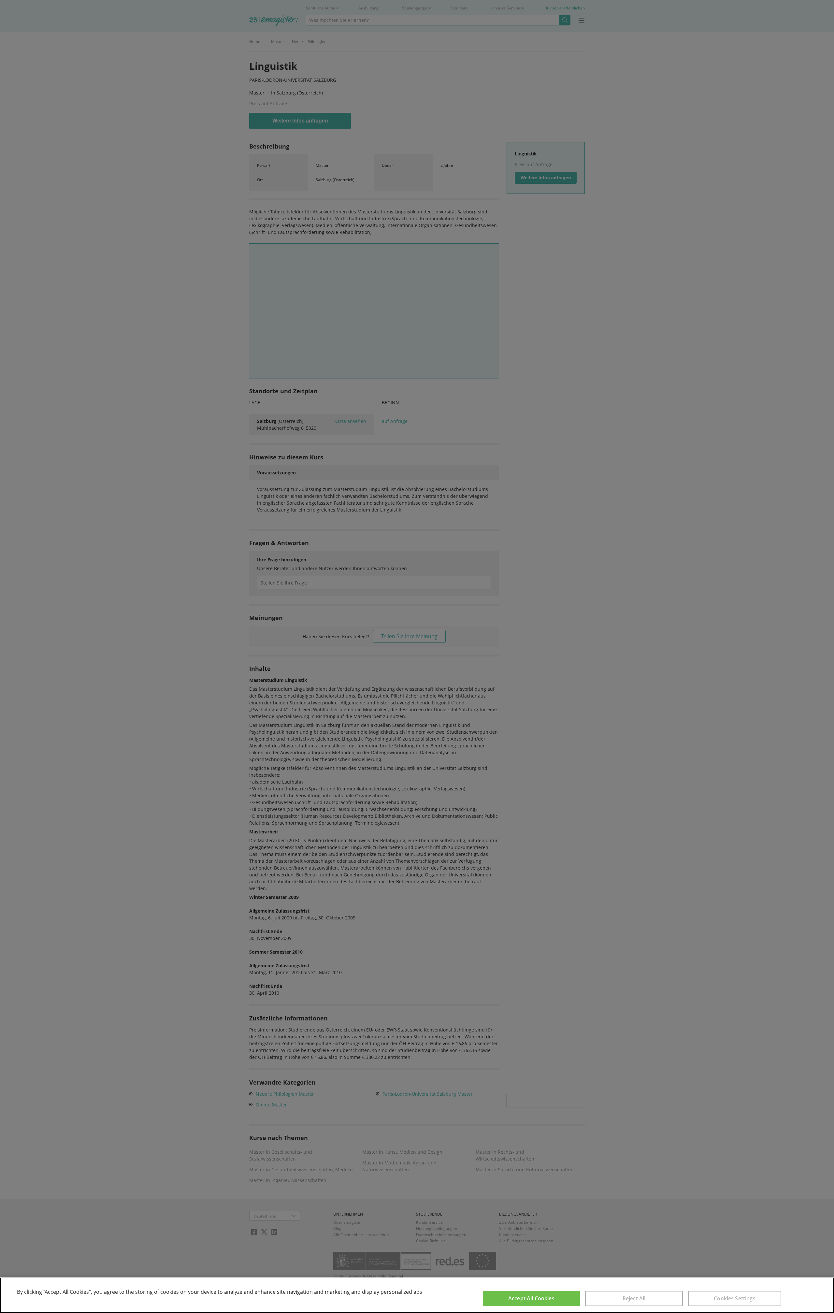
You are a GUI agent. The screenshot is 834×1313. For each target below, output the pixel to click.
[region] (417, 1295)
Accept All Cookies (531, 1298)
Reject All (634, 1298)
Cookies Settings (734, 1298)
